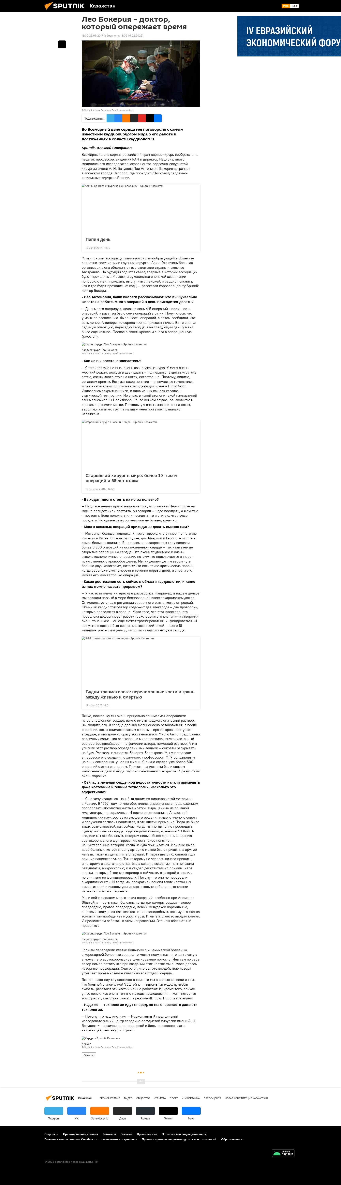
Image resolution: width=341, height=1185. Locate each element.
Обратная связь (232, 1139)
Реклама (126, 1134)
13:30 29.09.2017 (92, 35)
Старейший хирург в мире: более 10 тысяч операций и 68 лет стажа (131, 478)
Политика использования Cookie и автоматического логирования (90, 1139)
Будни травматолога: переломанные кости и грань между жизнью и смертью (140, 694)
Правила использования (80, 1134)
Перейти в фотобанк (123, 110)
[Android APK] (283, 1153)
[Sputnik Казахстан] (66, 11)
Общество (88, 1055)
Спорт (174, 1098)
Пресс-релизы (147, 1134)
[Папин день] (141, 209)
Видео (128, 1098)
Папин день (98, 239)
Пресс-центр (212, 1098)
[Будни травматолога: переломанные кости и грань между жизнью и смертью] (141, 662)
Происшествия (109, 1098)
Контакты (109, 1134)
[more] (194, 247)
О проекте (51, 1134)
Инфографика (191, 1098)
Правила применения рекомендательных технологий (179, 1139)
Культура (160, 1098)
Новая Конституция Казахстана (246, 1098)
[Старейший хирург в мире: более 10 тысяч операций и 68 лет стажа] (141, 445)
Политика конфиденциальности (184, 1134)
